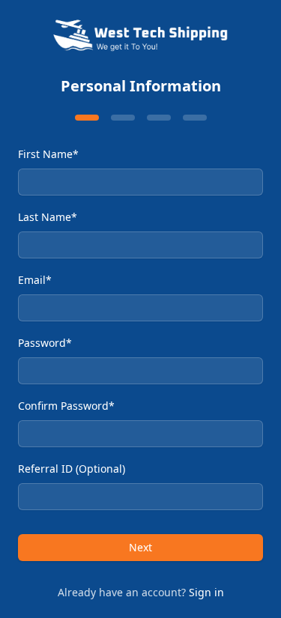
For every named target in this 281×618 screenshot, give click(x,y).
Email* (35, 280)
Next (140, 547)
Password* (45, 343)
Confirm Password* (66, 406)
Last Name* (47, 217)
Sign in (206, 592)
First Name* (48, 154)
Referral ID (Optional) (71, 468)
